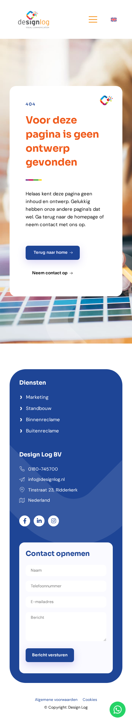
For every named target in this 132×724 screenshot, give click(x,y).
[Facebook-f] (24, 520)
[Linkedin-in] (39, 520)
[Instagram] (53, 520)
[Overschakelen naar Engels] (114, 19)
